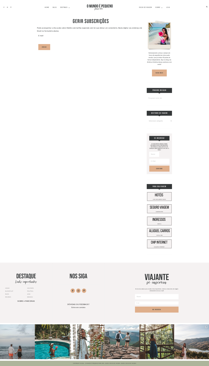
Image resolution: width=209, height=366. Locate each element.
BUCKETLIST (9, 291)
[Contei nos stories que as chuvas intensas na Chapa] (156, 341)
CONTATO (30, 288)
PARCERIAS (30, 301)
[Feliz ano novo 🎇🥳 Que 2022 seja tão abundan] (121, 341)
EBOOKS (30, 297)
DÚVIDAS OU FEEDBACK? (78, 304)
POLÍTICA (30, 291)
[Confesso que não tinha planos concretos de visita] (191, 341)
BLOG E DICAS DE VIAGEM (128, 363)
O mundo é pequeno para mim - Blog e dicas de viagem (104, 7)
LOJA (28, 294)
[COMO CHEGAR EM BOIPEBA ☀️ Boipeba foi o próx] (87, 341)
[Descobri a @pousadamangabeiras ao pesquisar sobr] (52, 341)
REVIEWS (8, 297)
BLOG (7, 294)
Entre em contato (78, 307)
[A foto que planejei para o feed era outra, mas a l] (17, 341)
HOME (7, 288)
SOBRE (20, 301)
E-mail (40, 36)
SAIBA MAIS (159, 73)
